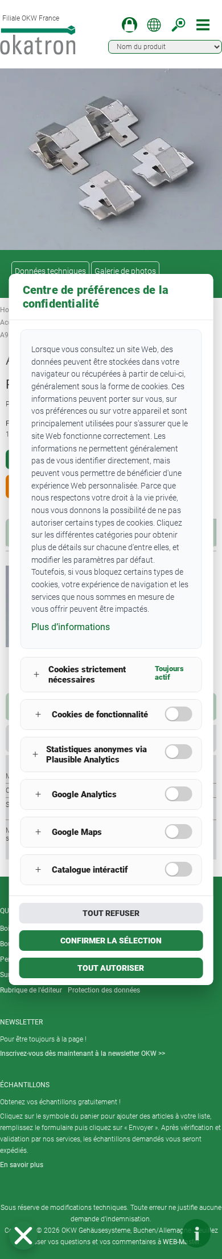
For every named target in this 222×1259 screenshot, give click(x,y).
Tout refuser (111, 913)
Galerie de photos (125, 271)
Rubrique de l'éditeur (31, 990)
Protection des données (104, 990)
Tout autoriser (110, 968)
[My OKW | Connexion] (129, 25)
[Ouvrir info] (196, 1233)
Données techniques (50, 271)
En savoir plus (21, 1165)
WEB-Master (181, 1242)
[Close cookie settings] (23, 1235)
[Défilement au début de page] (162, 1233)
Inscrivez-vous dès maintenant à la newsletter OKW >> (82, 1054)
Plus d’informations (70, 627)
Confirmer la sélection (111, 940)
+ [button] (36, 674)
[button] (23, 1235)
